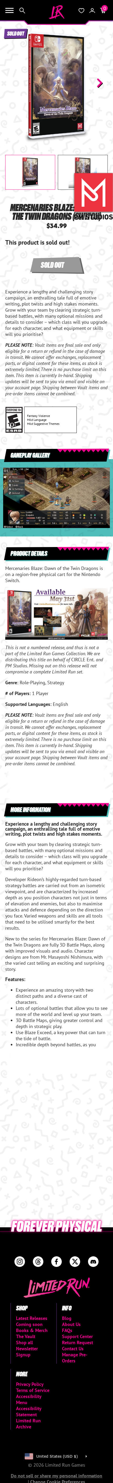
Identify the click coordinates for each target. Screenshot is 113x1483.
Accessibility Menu (28, 1399)
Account (92, 10)
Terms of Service (32, 1390)
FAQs (67, 1330)
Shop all (24, 1342)
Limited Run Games (56, 12)
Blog (66, 1318)
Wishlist (81, 10)
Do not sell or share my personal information (56, 1476)
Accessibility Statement (28, 1411)
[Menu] (9, 10)
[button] (13, 82)
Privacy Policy (30, 1384)
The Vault (25, 1336)
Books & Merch (32, 1330)
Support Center (77, 1336)
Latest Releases (31, 1318)
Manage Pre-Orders (74, 1358)
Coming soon (29, 1324)
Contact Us (73, 1349)
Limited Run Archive (28, 1424)
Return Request (77, 1342)
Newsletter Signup (27, 1352)
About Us (71, 1324)
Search (22, 10)
